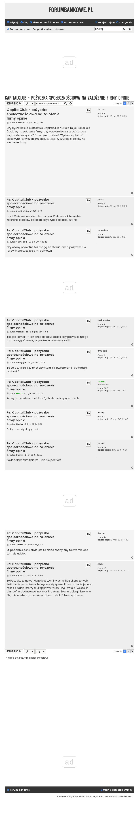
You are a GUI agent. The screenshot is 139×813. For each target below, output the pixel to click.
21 (105, 537)
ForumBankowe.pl (71, 10)
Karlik (101, 199)
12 (105, 568)
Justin (101, 533)
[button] (132, 103)
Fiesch (101, 381)
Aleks (101, 564)
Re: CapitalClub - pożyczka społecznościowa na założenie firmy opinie (30, 203)
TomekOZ (103, 230)
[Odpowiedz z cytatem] (88, 110)
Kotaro (101, 109)
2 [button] (128, 103)
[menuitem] (24, 22)
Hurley (101, 412)
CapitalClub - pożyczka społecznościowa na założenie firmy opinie (67, 98)
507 (106, 388)
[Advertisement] (50, 168)
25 (105, 447)
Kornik (101, 443)
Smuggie (102, 351)
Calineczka (104, 320)
